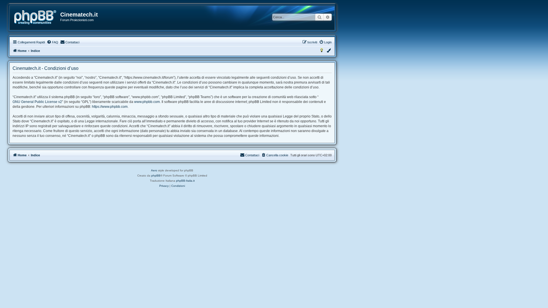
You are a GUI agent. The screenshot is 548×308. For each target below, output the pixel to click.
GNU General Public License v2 (37, 102)
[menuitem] (52, 42)
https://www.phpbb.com (110, 107)
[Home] (35, 17)
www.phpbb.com (147, 102)
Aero (154, 170)
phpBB (155, 175)
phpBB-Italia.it (185, 180)
